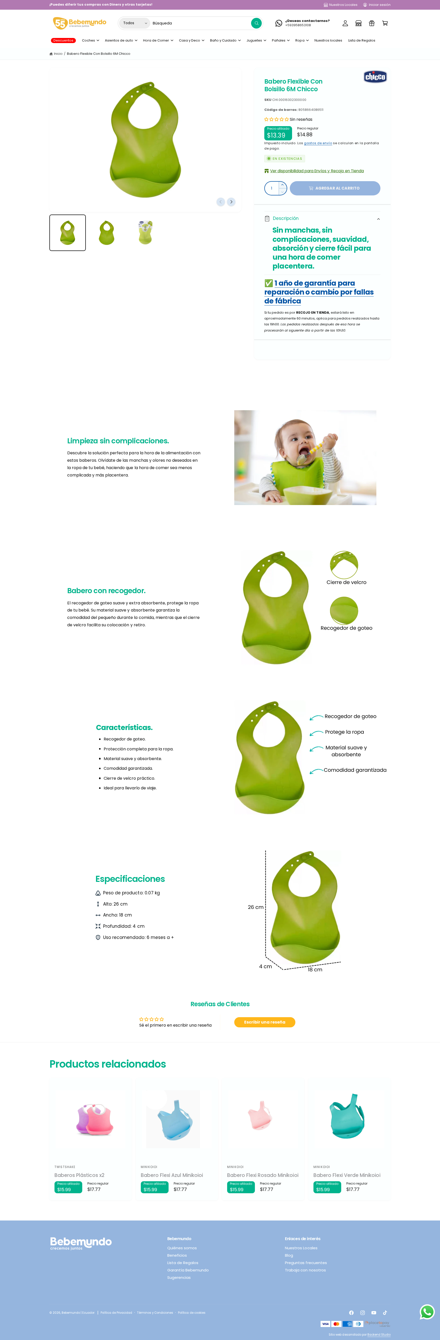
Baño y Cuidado (223, 40)
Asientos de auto (119, 40)
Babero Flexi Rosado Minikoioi (262, 1175)
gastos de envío (318, 143)
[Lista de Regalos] (371, 23)
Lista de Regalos (182, 1262)
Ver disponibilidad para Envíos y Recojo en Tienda (317, 171)
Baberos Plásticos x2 (79, 1175)
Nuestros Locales (343, 4)
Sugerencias (179, 1277)
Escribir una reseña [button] (264, 1022)
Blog (289, 1255)
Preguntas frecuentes (306, 1262)
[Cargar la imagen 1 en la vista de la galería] (67, 233)
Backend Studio (379, 1335)
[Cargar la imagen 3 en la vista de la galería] (145, 233)
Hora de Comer (156, 40)
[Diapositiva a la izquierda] (221, 202)
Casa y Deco (189, 40)
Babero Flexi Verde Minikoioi (346, 1175)
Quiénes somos (182, 1248)
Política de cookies (191, 1313)
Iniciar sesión (380, 4)
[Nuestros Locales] (358, 23)
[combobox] (207, 23)
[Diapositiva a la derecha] (231, 202)
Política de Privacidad (116, 1313)
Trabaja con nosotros (305, 1270)
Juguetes (254, 40)
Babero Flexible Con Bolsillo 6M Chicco (99, 53)
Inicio (58, 53)
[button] (385, 23)
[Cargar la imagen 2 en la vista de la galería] (106, 233)
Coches (88, 40)
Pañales (278, 40)
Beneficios (177, 1255)
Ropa (299, 40)
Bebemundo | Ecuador (78, 1313)
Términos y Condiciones (155, 1313)
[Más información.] (427, 1313)
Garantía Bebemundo (188, 1270)
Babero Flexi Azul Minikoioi (172, 1175)
